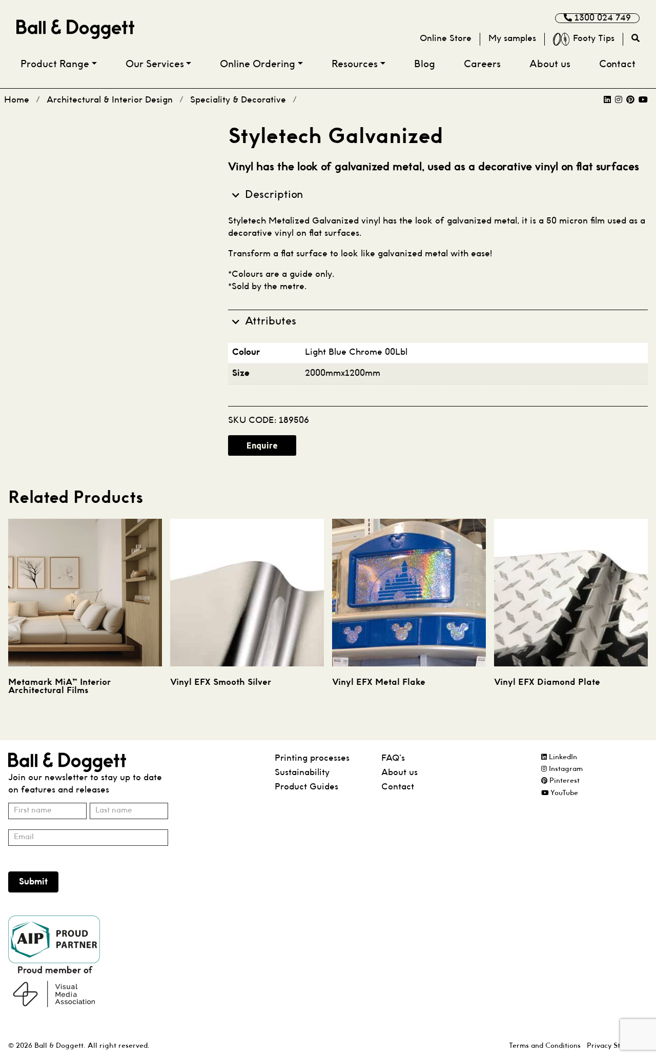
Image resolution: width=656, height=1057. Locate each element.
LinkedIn (562, 757)
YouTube (563, 793)
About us (549, 65)
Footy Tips (593, 38)
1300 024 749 (601, 18)
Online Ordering (257, 65)
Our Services (155, 65)
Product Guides (306, 787)
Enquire (262, 445)
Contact (617, 65)
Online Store (445, 38)
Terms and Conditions (545, 1046)
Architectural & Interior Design (110, 100)
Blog (424, 65)
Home (16, 100)
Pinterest (563, 781)
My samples (512, 38)
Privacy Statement (617, 1046)
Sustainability (302, 772)
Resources (355, 65)
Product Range (54, 65)
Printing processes (312, 758)
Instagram (565, 769)
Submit (33, 882)
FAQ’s (393, 758)
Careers (482, 65)
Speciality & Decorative (238, 100)
